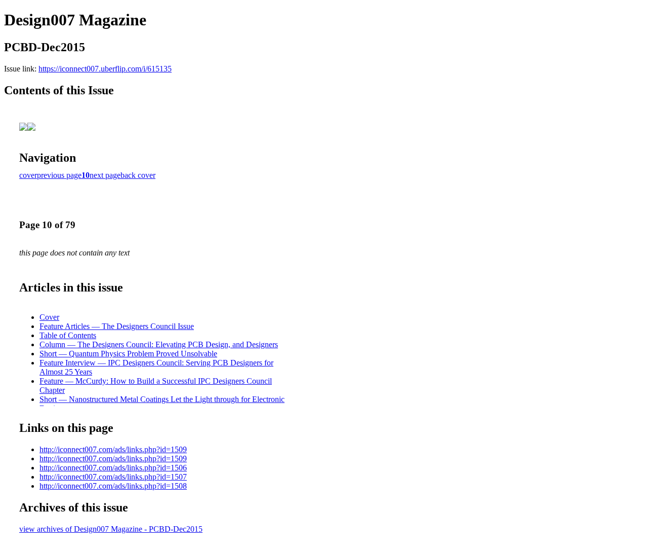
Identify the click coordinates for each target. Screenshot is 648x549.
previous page (59, 175)
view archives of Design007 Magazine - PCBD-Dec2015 (110, 529)
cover (28, 175)
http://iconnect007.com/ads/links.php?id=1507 (113, 476)
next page (105, 175)
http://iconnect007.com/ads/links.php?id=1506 (113, 467)
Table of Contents (67, 335)
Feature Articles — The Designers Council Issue (116, 326)
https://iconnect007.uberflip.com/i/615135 (105, 68)
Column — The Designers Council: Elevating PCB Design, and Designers (158, 344)
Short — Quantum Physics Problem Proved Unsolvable (128, 353)
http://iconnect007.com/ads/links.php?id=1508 (113, 486)
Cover (49, 317)
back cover (137, 175)
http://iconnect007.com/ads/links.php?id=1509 (113, 449)
